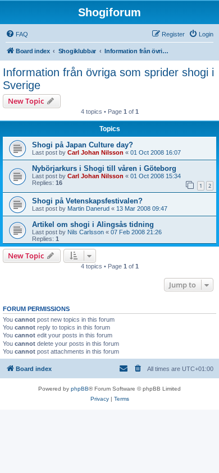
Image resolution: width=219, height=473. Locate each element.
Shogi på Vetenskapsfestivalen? (87, 201)
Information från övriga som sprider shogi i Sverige (108, 78)
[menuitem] (17, 34)
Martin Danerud (88, 208)
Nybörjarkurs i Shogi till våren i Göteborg (104, 168)
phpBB (80, 389)
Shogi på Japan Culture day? (82, 145)
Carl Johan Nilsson (95, 152)
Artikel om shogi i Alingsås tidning (93, 224)
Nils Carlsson (85, 232)
